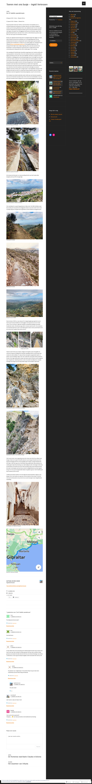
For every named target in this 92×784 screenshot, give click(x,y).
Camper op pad (57, 81)
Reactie (38, 746)
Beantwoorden (10, 626)
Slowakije (73, 50)
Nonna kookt (54, 116)
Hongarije (73, 30)
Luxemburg (73, 35)
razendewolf (13, 695)
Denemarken (74, 22)
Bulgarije (73, 21)
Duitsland (73, 24)
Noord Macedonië (75, 40)
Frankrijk (73, 26)
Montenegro (74, 37)
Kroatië (72, 34)
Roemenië (73, 45)
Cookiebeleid (28, 781)
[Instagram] (53, 135)
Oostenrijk (73, 42)
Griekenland (74, 29)
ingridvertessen (17, 683)
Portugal (73, 44)
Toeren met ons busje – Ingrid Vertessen (26, 4)
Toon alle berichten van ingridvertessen (16, 585)
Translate (60, 19)
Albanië (72, 14)
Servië (72, 47)
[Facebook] (50, 135)
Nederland (73, 39)
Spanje (8, 11)
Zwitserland (74, 57)
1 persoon (14, 623)
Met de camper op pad (56, 114)
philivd (11, 645)
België (72, 16)
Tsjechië (73, 53)
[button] (84, 3)
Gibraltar (73, 27)
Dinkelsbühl (56, 88)
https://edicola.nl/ (74, 89)
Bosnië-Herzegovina (76, 17)
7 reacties (10, 593)
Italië (72, 32)
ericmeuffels (56, 87)
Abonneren (53, 44)
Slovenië (73, 48)
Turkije (72, 55)
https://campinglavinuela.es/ (17, 44)
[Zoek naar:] (56, 62)
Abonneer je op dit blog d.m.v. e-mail (55, 26)
